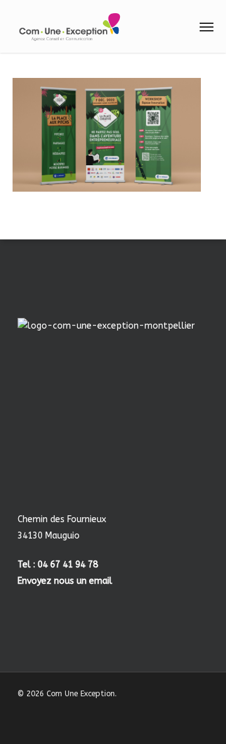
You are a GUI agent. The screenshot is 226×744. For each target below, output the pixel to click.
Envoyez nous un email (65, 581)
